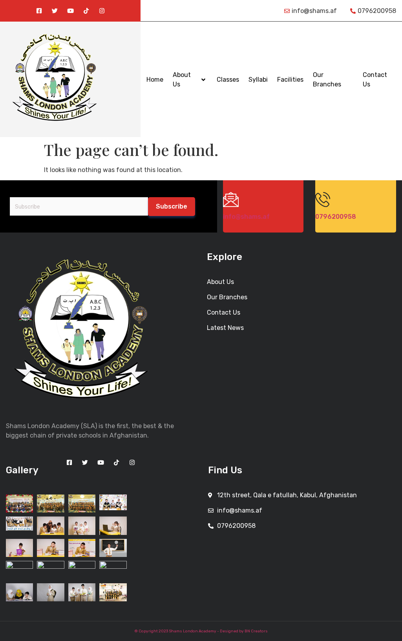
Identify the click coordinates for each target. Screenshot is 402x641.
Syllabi (258, 79)
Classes (228, 79)
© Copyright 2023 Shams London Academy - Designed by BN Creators (201, 631)
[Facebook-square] (39, 11)
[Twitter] (55, 11)
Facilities (290, 79)
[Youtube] (70, 11)
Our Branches (327, 79)
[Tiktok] (86, 11)
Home (154, 79)
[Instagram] (102, 11)
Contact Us (375, 79)
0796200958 (335, 216)
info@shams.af (246, 216)
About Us (182, 79)
